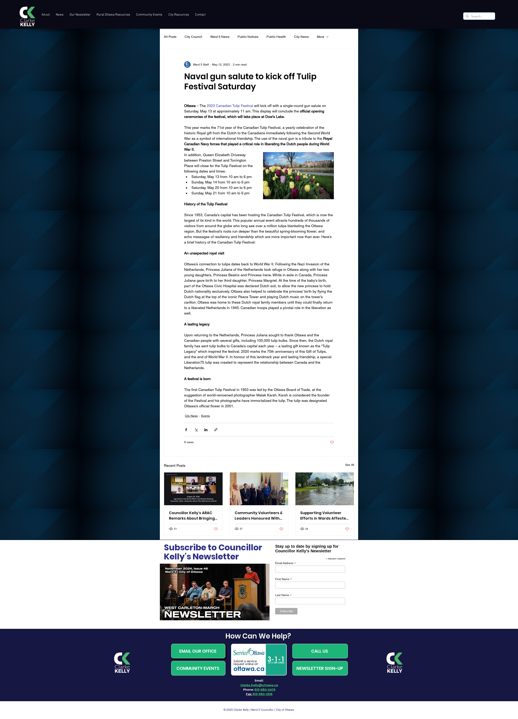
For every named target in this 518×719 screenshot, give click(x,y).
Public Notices (248, 37)
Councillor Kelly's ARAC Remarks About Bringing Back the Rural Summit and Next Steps (192, 515)
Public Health (276, 37)
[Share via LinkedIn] (206, 430)
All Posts (170, 37)
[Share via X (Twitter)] (196, 430)
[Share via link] (216, 430)
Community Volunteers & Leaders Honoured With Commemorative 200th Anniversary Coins (259, 515)
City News (301, 37)
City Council (193, 37)
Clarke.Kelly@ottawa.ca (259, 685)
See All (349, 464)
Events (205, 415)
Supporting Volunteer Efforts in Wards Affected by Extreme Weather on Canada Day (324, 515)
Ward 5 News (219, 37)
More (320, 37)
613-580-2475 (265, 690)
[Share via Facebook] (186, 430)
